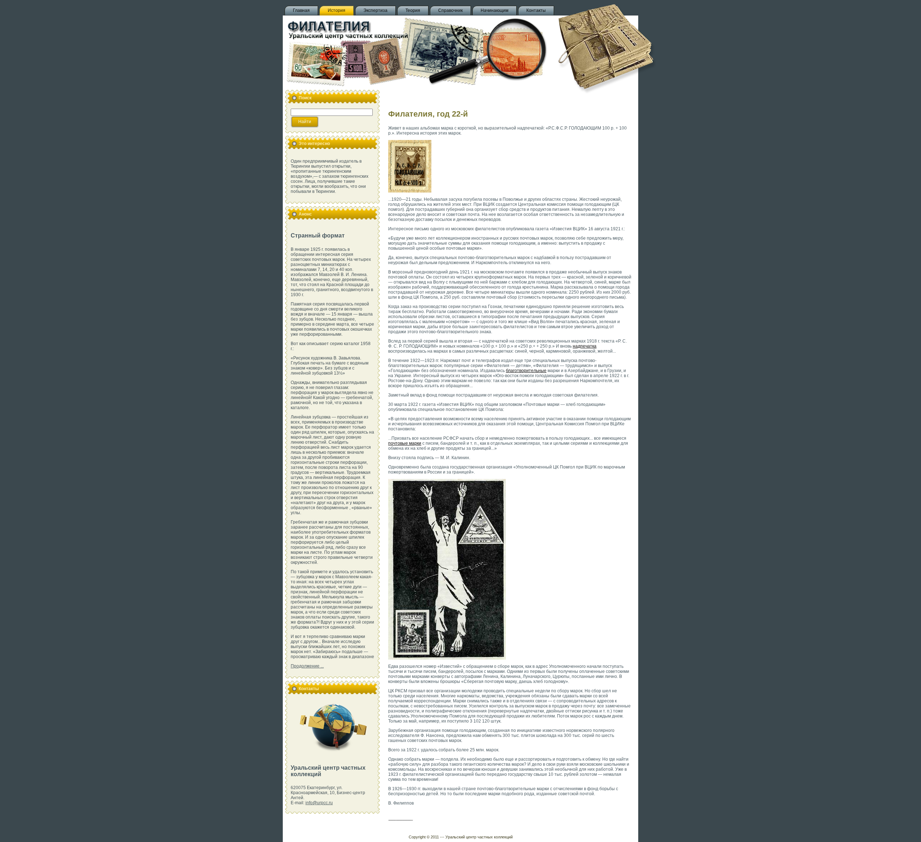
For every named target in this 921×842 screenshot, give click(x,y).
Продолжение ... (307, 666)
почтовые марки (404, 443)
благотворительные (526, 370)
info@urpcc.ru (319, 802)
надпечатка (584, 346)
